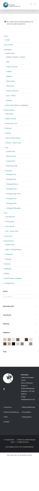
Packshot (7, 264)
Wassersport (11, 81)
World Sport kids (12, 166)
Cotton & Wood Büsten (12, 138)
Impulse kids (11, 151)
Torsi (5, 213)
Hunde (7, 40)
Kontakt (6, 422)
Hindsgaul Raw (11, 203)
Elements (8, 128)
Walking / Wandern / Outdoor (16, 57)
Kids (6, 147)
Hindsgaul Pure (12, 198)
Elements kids (11, 156)
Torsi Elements (10, 217)
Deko (6, 36)
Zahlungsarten (27, 417)
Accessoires (8, 236)
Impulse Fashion (10, 118)
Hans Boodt (9, 114)
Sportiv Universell (12, 91)
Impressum (8, 407)
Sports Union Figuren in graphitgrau (16, 105)
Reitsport (8, 259)
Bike (8, 62)
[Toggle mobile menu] (35, 4)
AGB (5, 417)
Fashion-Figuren (9, 110)
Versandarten (26, 412)
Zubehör (7, 273)
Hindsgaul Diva (11, 189)
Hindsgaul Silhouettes (14, 208)
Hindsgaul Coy (11, 174)
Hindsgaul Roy (11, 179)
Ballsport (9, 76)
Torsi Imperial (9, 226)
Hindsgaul (8, 170)
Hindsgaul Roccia (12, 184)
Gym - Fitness (11, 95)
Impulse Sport (9, 53)
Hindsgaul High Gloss (14, 193)
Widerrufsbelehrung (28, 407)
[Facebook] (4, 389)
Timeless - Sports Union (13, 143)
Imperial (8, 133)
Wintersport (10, 86)
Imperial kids (11, 161)
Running (9, 100)
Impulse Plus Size (11, 123)
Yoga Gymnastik (12, 66)
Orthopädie (9, 254)
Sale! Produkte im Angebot (13, 278)
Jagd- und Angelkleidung (13, 249)
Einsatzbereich (9, 241)
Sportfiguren (8, 49)
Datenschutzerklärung (10, 412)
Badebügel (7, 269)
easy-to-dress (8, 45)
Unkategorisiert (9, 283)
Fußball (9, 71)
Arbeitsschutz (9, 244)
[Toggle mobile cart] (31, 4)
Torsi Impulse (9, 221)
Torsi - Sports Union (11, 231)
